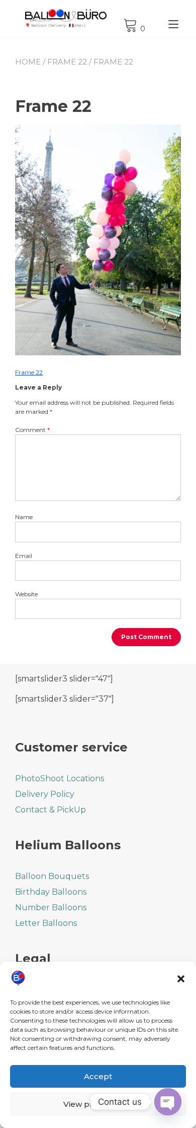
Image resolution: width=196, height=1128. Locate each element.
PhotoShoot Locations (59, 778)
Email (23, 555)
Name (24, 517)
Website (26, 594)
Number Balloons (50, 907)
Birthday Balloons (50, 892)
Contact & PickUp (50, 809)
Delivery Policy (44, 794)
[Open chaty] (167, 1101)
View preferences (98, 1104)
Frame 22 (67, 62)
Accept (98, 1076)
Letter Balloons (46, 923)
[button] (181, 979)
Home (28, 62)
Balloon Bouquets (52, 876)
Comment (32, 429)
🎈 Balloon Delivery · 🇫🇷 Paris (55, 25)
